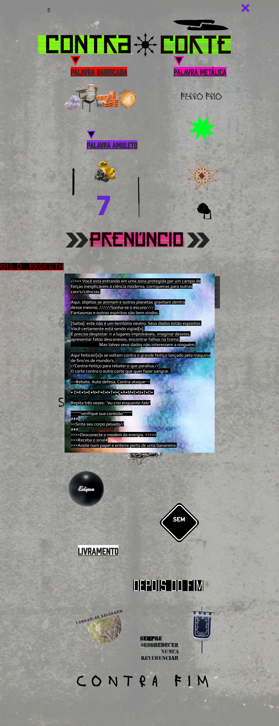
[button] (245, 8)
